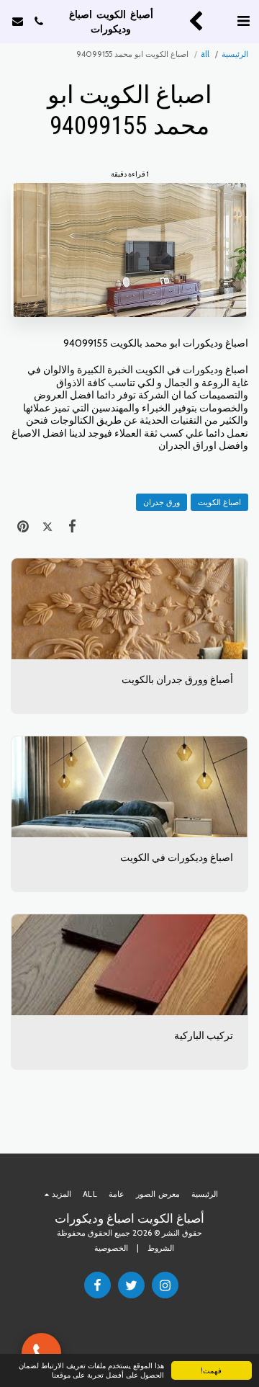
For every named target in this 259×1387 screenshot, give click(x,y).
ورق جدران (161, 502)
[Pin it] (23, 525)
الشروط (160, 1248)
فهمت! (211, 1370)
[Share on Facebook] (72, 525)
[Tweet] (47, 525)
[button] (243, 21)
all (205, 54)
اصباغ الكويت (219, 502)
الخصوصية (111, 1248)
